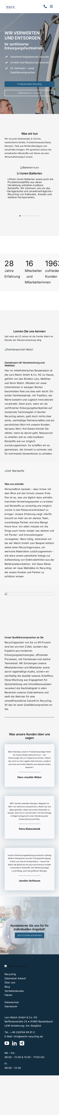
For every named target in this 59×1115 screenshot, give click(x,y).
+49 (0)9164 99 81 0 (22, 1032)
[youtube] (7, 1043)
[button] (20, 215)
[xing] (22, 1043)
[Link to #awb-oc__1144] (51, 6)
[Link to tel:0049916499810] (45, 6)
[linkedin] (14, 1043)
